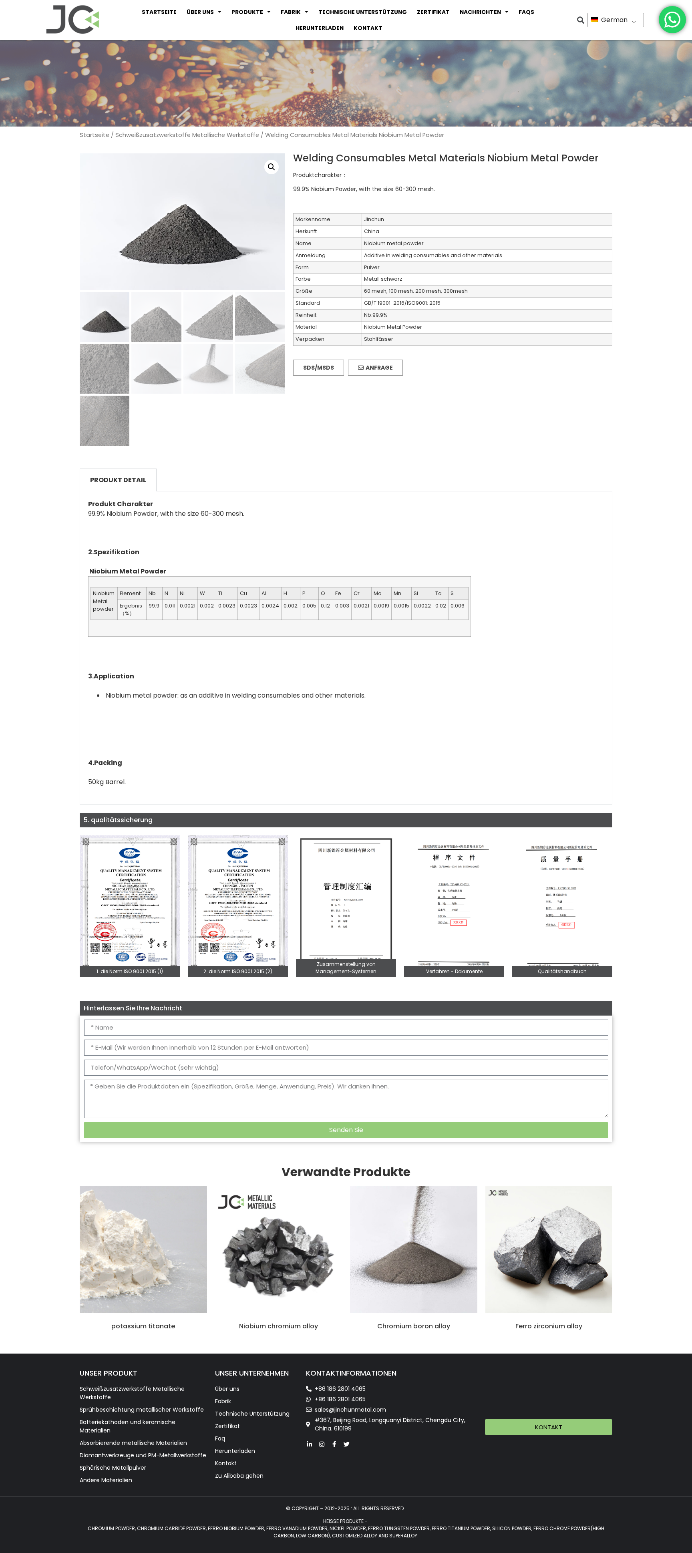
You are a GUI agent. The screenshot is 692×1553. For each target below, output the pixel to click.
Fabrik (291, 12)
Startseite (159, 12)
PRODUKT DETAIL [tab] (118, 480)
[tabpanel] (346, 648)
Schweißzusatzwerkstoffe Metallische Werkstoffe (187, 135)
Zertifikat (433, 12)
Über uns (200, 12)
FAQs (526, 12)
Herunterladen (320, 28)
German (613, 19)
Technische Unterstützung (362, 12)
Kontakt (368, 28)
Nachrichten (480, 12)
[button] (271, 167)
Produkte (247, 12)
